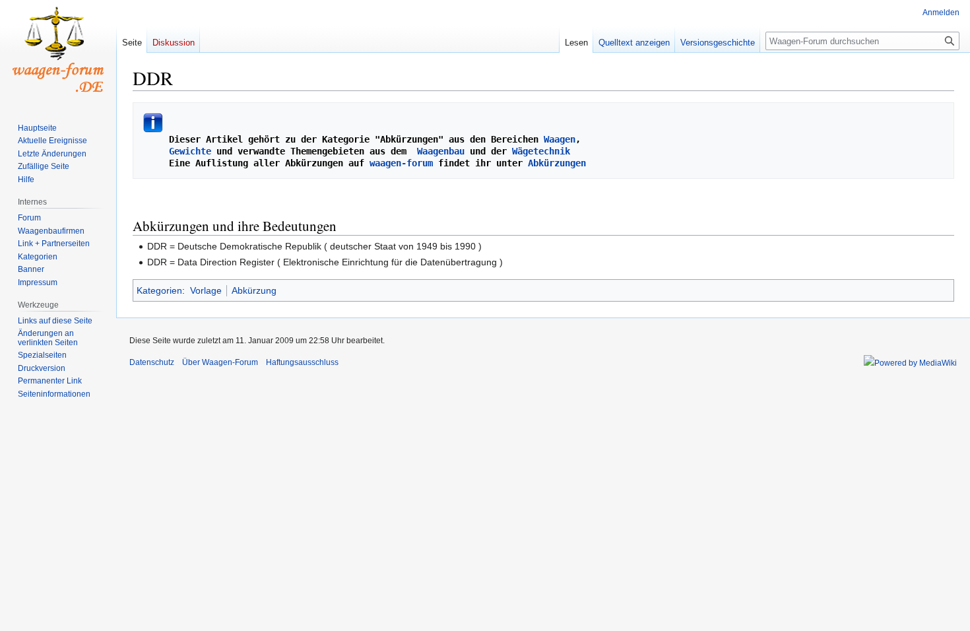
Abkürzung (254, 290)
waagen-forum (401, 163)
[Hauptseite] (58, 53)
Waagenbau (441, 151)
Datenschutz (151, 362)
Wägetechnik (541, 151)
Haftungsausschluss (302, 362)
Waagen (559, 139)
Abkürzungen (557, 163)
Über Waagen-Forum (220, 362)
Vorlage (206, 290)
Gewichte (190, 151)
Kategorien (159, 290)
